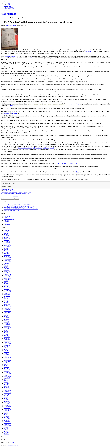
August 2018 (7, 361)
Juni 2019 (6, 348)
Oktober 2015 (7, 408)
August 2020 (7, 328)
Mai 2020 (6, 332)
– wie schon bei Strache (54, 104)
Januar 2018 (6, 371)
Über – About (7, 3)
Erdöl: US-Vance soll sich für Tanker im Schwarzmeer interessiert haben (21, 209)
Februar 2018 (7, 369)
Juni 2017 (6, 380)
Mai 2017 (6, 382)
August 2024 (7, 263)
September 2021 (7, 311)
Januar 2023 (6, 289)
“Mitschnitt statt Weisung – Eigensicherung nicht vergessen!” (36, 148)
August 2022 (7, 296)
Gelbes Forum (7, 220)
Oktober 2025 (7, 244)
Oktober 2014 (7, 424)
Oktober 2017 (7, 375)
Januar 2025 (6, 256)
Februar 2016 (7, 402)
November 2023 (7, 275)
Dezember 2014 (7, 421)
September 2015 (7, 409)
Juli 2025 (6, 248)
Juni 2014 (6, 429)
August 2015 (7, 410)
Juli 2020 (6, 330)
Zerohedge (6, 223)
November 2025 (7, 242)
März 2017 (6, 384)
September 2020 (7, 327)
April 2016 (6, 399)
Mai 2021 (6, 316)
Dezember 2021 (7, 307)
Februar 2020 (7, 337)
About (8, 4)
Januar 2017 (6, 387)
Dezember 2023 (7, 274)
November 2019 (7, 341)
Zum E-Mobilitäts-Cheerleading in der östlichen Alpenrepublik (18, 207)
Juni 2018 (6, 364)
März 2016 (6, 401)
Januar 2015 (6, 420)
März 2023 (6, 286)
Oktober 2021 (7, 309)
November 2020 (7, 324)
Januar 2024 (6, 272)
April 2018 (6, 367)
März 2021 (6, 319)
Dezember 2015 (7, 405)
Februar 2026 (7, 238)
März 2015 (6, 417)
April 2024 (6, 268)
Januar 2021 (6, 322)
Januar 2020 (6, 338)
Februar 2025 (7, 255)
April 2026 (6, 236)
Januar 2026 (6, 240)
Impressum (6, 10)
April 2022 (6, 301)
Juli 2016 (6, 395)
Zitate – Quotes (7, 6)
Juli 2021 (6, 313)
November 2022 (7, 292)
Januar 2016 (6, 404)
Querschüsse (7, 224)
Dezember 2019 (7, 339)
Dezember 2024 (7, 257)
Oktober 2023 (7, 276)
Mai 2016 (6, 398)
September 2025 (7, 245)
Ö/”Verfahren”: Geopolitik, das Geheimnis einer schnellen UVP (19, 206)
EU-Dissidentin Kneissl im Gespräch (12, 210)
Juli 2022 (6, 297)
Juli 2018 (6, 363)
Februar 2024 (7, 271)
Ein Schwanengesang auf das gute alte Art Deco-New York (15, 193)
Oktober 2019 (7, 342)
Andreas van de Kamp (8, 183)
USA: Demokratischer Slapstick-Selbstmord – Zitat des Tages (16, 192)
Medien (7, 190)
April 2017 (6, 383)
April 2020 (6, 334)
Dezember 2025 (7, 241)
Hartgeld (6, 217)
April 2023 (6, 285)
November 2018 (7, 357)
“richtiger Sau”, (88, 51)
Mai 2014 (6, 431)
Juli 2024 (6, 264)
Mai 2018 (6, 365)
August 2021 (7, 312)
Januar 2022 (6, 305)
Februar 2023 (7, 287)
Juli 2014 (6, 428)
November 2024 (7, 259)
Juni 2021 (6, 315)
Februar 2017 (7, 386)
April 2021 (6, 317)
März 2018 (6, 368)
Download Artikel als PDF (7, 189)
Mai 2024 (6, 267)
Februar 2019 (7, 353)
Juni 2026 (6, 233)
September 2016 (7, 393)
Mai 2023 (6, 283)
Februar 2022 (7, 304)
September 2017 (7, 376)
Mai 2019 (6, 349)
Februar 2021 (7, 320)
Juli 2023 (6, 281)
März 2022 (6, 302)
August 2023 (7, 279)
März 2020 (6, 335)
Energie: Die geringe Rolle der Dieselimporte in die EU (17, 204)
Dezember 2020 (7, 323)
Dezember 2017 (7, 372)
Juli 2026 (6, 231)
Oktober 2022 (7, 293)
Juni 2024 (6, 266)
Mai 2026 (6, 234)
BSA (77, 172)
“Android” (12, 105)
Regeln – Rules (10, 7)
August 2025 (7, 246)
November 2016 (7, 390)
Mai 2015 (6, 414)
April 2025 (6, 252)
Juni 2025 (6, 249)
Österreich (12, 190)
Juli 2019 (6, 346)
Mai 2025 (6, 251)
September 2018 (7, 360)
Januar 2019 (6, 354)
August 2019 (7, 345)
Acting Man (6, 221)
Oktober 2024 (7, 260)
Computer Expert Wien (12, 445)
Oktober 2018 (7, 358)
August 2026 (7, 230)
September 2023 (7, 278)
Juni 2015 (6, 413)
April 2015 (6, 416)
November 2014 (7, 423)
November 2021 (7, 308)
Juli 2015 (6, 412)
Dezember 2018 (7, 356)
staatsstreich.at (13, 442)
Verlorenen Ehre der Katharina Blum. (66, 163)
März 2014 (6, 434)
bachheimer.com (7, 216)
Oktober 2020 (7, 326)
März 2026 (6, 237)
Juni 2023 (6, 282)
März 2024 (6, 270)
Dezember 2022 (7, 290)
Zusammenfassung (10, 56)
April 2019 (6, 350)
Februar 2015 (7, 419)
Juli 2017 (6, 379)
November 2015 (7, 406)
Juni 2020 (6, 331)
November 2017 (7, 373)
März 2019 (6, 352)
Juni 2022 (6, 298)
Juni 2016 (6, 397)
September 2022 (7, 294)
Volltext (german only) (9, 8)
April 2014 (6, 432)
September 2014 (7, 425)
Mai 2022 (6, 300)
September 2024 (7, 261)
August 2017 (7, 378)
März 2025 (6, 253)
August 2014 (7, 427)
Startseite (6, 2)
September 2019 (7, 343)
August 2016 (7, 394)
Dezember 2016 (7, 388)
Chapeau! (7, 113)
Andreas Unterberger (9, 219)
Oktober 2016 (7, 391)
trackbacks (15, 196)
